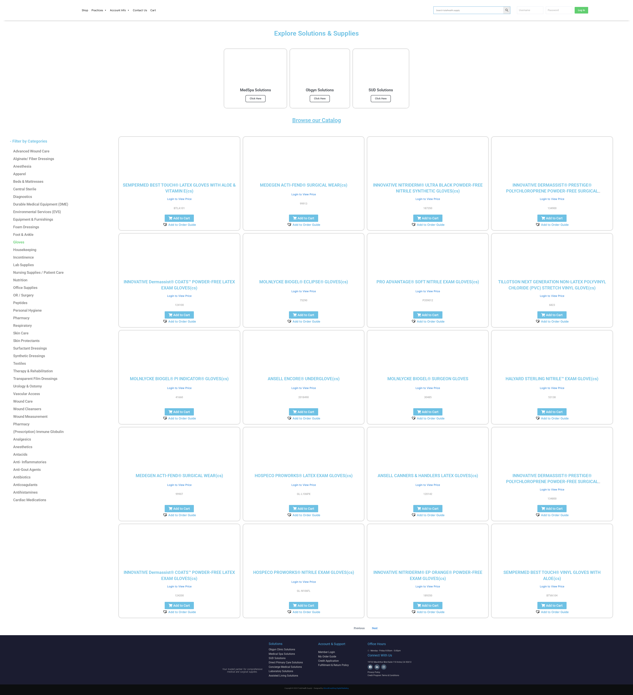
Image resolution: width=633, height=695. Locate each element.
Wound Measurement (30, 416)
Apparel (19, 174)
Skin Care (21, 333)
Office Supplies (25, 288)
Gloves (18, 242)
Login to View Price (179, 199)
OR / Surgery (23, 295)
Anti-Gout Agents (27, 470)
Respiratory (22, 326)
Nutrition (20, 280)
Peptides (20, 303)
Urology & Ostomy (27, 386)
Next (375, 628)
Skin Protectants (26, 341)
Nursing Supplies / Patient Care (38, 272)
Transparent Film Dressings (35, 379)
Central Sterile (24, 189)
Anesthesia (22, 166)
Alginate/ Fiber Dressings (33, 159)
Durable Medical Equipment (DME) (40, 204)
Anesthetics (22, 447)
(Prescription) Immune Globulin (38, 432)
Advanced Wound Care (31, 151)
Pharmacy (21, 318)
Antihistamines (25, 492)
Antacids (20, 454)
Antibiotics (21, 477)
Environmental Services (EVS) (37, 212)
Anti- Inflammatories (29, 462)
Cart (153, 10)
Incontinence (23, 257)
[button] (179, 218)
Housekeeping (24, 250)
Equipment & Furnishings (33, 219)
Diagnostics (22, 197)
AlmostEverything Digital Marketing (336, 688)
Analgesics (22, 439)
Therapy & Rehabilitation (33, 371)
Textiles (19, 363)
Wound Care (23, 401)
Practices (97, 10)
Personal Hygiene (27, 310)
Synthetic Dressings (29, 356)
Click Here (255, 98)
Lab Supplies (23, 265)
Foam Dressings (26, 227)
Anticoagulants (25, 485)
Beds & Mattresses (28, 181)
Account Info (118, 10)
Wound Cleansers (27, 409)
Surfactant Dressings (30, 348)
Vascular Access (26, 394)
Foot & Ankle (23, 235)
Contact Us (140, 10)
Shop (85, 10)
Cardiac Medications (29, 500)
